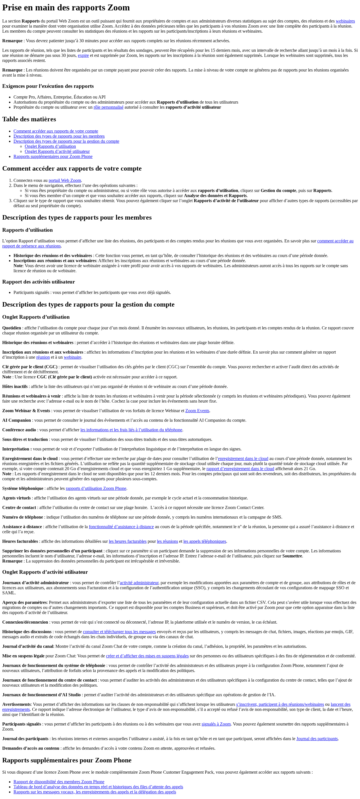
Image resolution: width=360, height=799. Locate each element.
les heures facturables (128, 541)
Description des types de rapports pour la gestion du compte (66, 141)
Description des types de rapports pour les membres (59, 136)
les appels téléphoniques (204, 541)
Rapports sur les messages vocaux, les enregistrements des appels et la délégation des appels (95, 791)
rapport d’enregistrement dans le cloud (240, 468)
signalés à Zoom (216, 724)
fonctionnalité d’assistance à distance (121, 526)
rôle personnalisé (108, 107)
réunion (43, 357)
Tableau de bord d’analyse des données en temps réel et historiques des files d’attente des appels (98, 786)
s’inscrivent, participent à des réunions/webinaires (280, 704)
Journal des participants (317, 738)
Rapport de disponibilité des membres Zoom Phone (59, 781)
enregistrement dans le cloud (243, 458)
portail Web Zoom (65, 180)
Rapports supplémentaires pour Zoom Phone (53, 156)
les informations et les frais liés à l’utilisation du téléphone (131, 429)
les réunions (167, 541)
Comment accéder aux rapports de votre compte (56, 131)
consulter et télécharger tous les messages (119, 631)
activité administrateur (139, 582)
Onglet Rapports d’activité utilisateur (57, 151)
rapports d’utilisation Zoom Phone (96, 488)
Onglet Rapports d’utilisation (50, 146)
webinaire (72, 357)
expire (83, 55)
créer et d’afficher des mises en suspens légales (147, 655)
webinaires (345, 21)
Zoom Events (197, 410)
